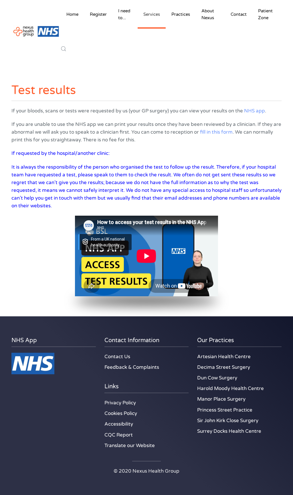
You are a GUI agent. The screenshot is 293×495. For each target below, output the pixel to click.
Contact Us (117, 357)
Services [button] (151, 14)
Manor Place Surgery (221, 399)
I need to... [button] (124, 14)
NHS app (254, 111)
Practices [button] (180, 14)
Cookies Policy (120, 413)
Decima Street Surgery (223, 367)
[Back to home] (36, 31)
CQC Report (118, 435)
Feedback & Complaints (131, 367)
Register (98, 14)
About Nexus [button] (207, 14)
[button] (63, 48)
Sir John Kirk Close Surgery (227, 421)
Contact (239, 14)
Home (72, 14)
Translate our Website (129, 446)
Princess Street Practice (224, 410)
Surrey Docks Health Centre (229, 431)
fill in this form (216, 132)
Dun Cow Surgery (217, 378)
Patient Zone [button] (265, 14)
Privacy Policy (120, 403)
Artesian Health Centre (224, 357)
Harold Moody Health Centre (230, 388)
